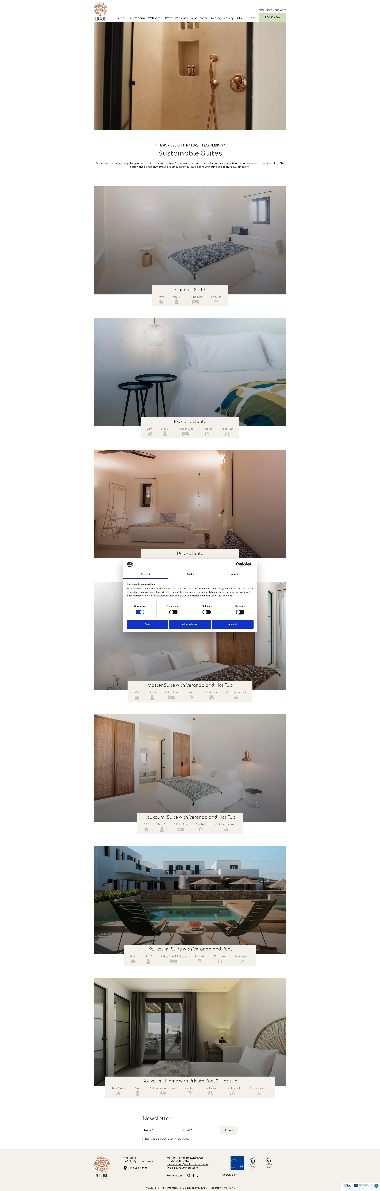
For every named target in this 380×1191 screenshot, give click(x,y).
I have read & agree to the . (167, 1139)
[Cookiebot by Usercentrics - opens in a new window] (241, 564)
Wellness (154, 18)
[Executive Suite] (190, 372)
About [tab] (234, 574)
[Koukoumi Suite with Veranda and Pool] (190, 900)
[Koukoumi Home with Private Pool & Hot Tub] (190, 1032)
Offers (167, 18)
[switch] (173, 612)
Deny (147, 624)
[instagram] (188, 1175)
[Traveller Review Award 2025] (237, 1163)
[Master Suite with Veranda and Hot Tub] (190, 636)
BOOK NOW (272, 17)
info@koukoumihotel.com (182, 1168)
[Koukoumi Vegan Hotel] (100, 11)
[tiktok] (198, 1175)
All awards (228, 1175)
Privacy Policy (152, 1188)
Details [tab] (190, 574)
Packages (181, 18)
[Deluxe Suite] (190, 504)
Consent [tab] (145, 574)
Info (239, 18)
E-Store (250, 18)
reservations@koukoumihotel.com (187, 1164)
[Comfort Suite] (190, 240)
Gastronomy (137, 18)
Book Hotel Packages (272, 10)
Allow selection (190, 624)
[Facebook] (193, 1175)
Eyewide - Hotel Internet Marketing (216, 1188)
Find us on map (138, 1168)
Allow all (232, 624)
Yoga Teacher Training (206, 18)
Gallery (228, 18)
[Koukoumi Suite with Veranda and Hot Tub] (190, 768)
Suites (121, 18)
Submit (228, 1130)
